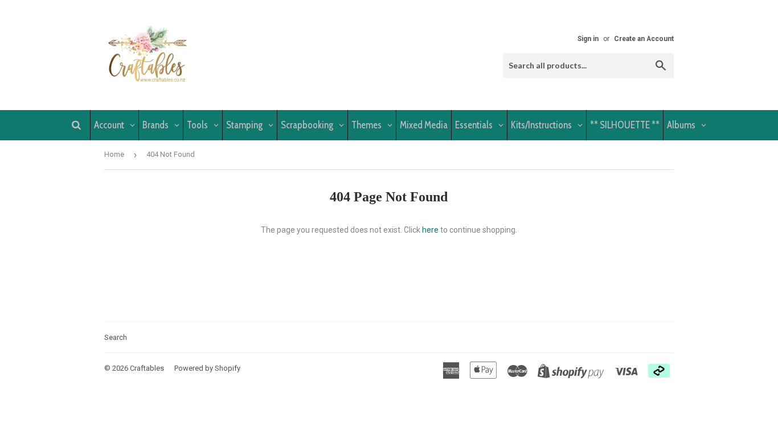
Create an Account (644, 39)
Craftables (147, 368)
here (430, 229)
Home (114, 154)
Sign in (588, 39)
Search (115, 337)
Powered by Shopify (207, 368)
